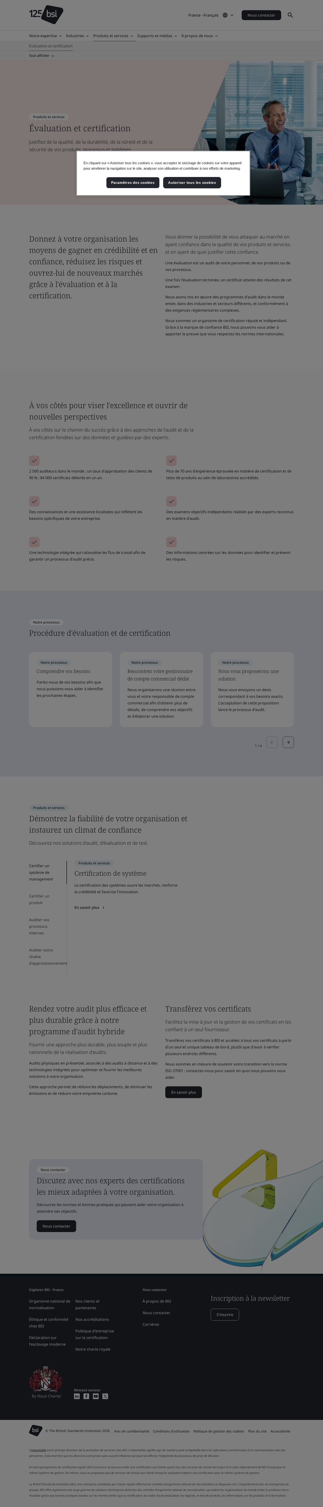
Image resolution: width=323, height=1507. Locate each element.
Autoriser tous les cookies (192, 183)
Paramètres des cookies (133, 183)
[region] (163, 173)
